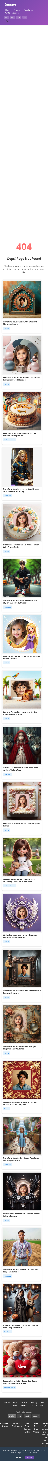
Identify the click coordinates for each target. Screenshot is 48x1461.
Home (7, 10)
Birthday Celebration (17, 1424)
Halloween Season (4, 1424)
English (12, 1416)
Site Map (42, 1403)
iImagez (10, 4)
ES (19, 17)
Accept (29, 1457)
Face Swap (28, 10)
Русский (36, 1416)
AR (12, 17)
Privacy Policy (34, 1403)
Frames (17, 10)
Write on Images (12, 13)
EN (6, 17)
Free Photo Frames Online (27, 1427)
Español (27, 1416)
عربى (19, 1416)
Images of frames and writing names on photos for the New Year (45, 1437)
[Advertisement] (24, 127)
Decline (18, 1457)
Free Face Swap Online (36, 1427)
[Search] (7, 21)
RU (25, 17)
